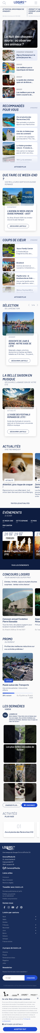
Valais (4, 919)
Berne (4, 933)
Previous (29, 305)
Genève (5, 922)
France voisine (7, 941)
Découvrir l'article (18, 226)
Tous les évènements (20, 565)
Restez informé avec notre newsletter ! (15, 972)
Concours (6, 877)
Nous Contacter (8, 880)
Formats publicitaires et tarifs (12, 891)
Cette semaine (22, 521)
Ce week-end (8, 521)
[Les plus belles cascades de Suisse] (20, 734)
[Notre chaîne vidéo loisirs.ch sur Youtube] (13, 907)
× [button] (37, 998)
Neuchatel (6, 927)
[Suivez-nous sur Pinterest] (21, 907)
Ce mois (34, 521)
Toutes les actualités (20, 503)
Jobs (4, 963)
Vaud (4, 916)
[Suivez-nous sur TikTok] (17, 907)
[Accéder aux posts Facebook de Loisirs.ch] (4, 907)
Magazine (6, 960)
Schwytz (5, 939)
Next (37, 305)
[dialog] (20, 1014)
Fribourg (5, 925)
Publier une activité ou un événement (9, 895)
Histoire (5, 952)
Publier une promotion (10, 898)
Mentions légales (8, 883)
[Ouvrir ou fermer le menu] (35, 3)
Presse (5, 955)
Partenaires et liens (9, 957)
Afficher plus (20, 167)
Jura (4, 930)
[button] (20, 1024)
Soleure (5, 936)
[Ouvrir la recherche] (4, 3)
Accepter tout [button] (20, 1029)
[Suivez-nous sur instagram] (9, 907)
